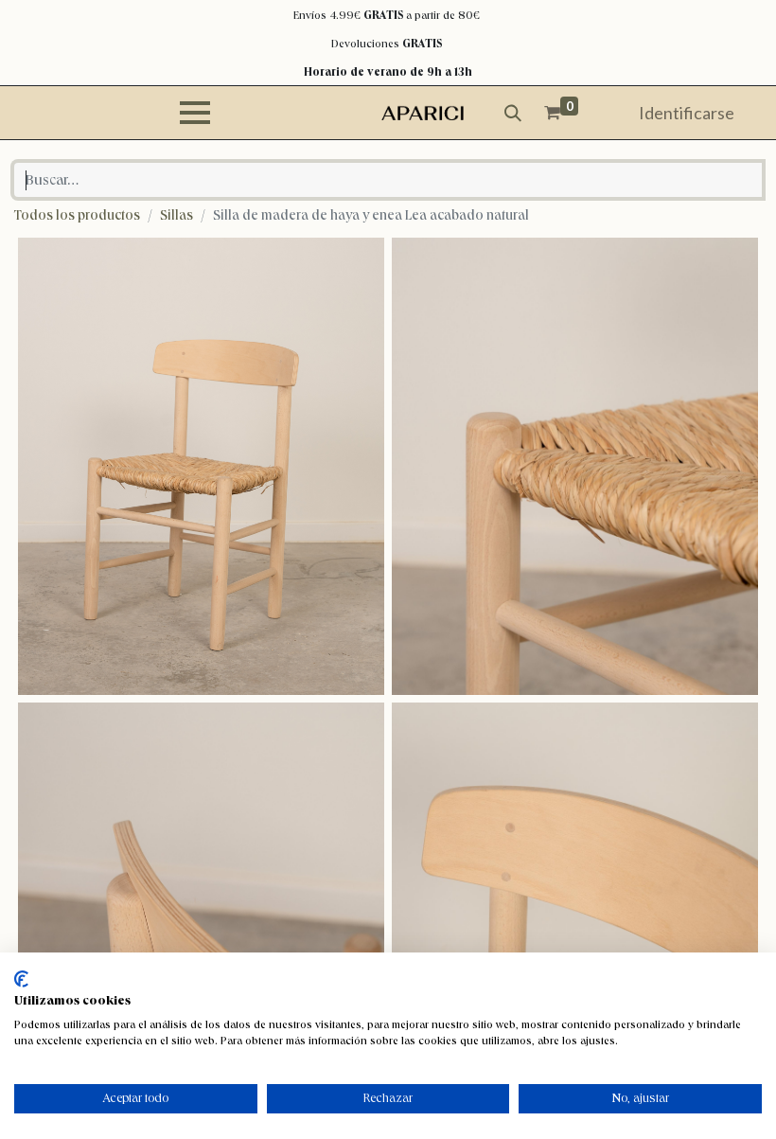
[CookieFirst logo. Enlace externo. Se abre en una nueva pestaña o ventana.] (21, 979)
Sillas (176, 214)
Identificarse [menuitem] (686, 112)
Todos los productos (77, 214)
